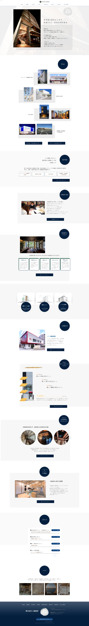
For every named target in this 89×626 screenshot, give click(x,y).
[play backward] (20, 437)
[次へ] (58, 555)
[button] (28, 437)
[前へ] (51, 555)
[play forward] (70, 437)
